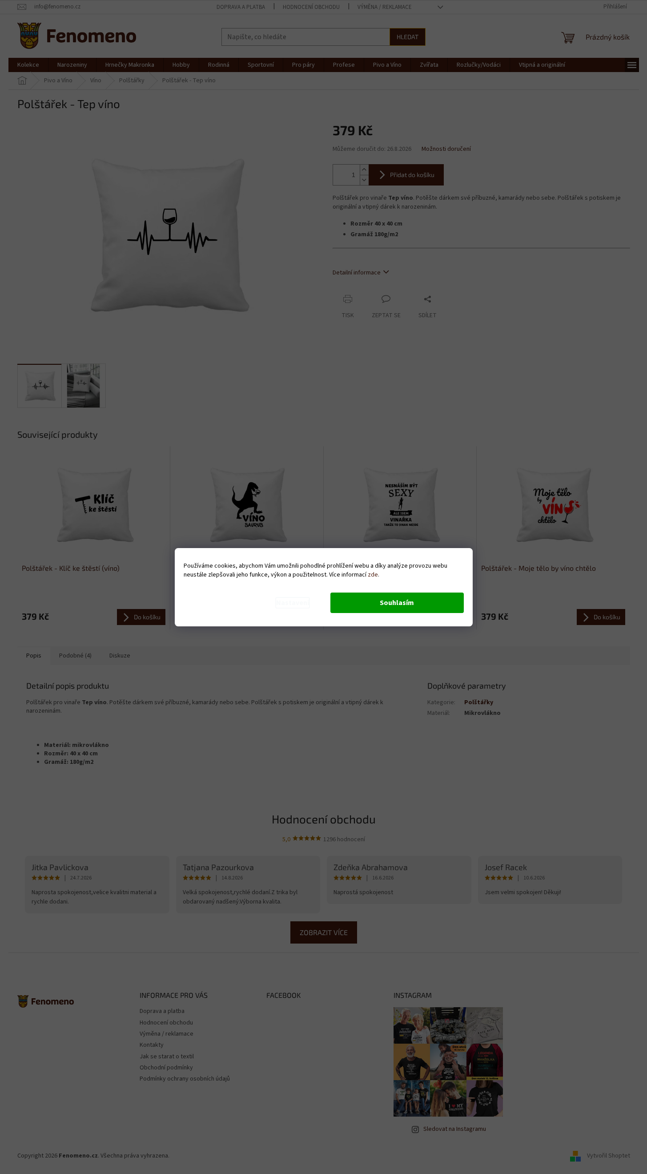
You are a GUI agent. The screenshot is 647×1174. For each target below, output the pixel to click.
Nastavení (292, 603)
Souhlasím (397, 603)
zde (373, 574)
